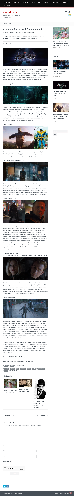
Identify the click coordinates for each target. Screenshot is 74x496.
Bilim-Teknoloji (55, 2)
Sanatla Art (10, 12)
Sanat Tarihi (16, 2)
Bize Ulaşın (7, 5)
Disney (12, 368)
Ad (4, 451)
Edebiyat (25, 2)
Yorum (5, 446)
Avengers (6, 368)
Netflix (34, 368)
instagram (23, 368)
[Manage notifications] (70, 493)
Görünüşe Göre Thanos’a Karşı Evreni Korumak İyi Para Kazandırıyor (60, 116)
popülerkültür (41, 368)
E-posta (5, 456)
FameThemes (57, 493)
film (17, 368)
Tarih (33, 2)
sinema (6, 370)
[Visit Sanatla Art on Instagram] (69, 12)
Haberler (5, 23)
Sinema (46, 2)
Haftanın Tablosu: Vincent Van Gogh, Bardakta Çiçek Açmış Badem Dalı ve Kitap (61, 43)
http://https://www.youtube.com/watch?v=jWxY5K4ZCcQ (18, 361)
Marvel (28, 368)
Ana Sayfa (7, 2)
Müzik (39, 2)
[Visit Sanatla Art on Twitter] (66, 12)
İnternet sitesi (7, 461)
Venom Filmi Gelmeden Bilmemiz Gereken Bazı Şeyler (60, 93)
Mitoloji (65, 2)
